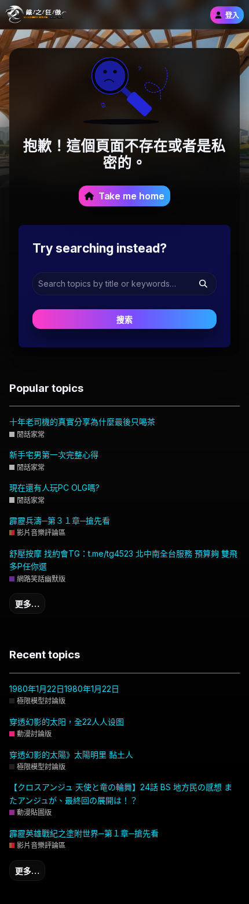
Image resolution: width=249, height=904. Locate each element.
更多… (27, 604)
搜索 (124, 319)
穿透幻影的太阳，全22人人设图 (66, 722)
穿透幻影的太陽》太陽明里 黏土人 (71, 754)
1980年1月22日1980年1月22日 (64, 689)
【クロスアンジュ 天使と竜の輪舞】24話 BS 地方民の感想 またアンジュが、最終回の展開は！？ (120, 793)
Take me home (131, 196)
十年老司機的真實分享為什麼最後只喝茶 (82, 422)
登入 (232, 15)
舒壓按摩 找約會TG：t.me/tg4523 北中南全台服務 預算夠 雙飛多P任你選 (123, 560)
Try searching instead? (99, 247)
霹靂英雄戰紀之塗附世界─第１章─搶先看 (84, 833)
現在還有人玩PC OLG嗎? (54, 487)
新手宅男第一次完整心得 (53, 455)
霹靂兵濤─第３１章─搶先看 (59, 520)
